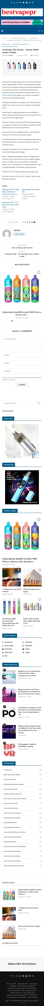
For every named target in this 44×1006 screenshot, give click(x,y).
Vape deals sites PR (23, 822)
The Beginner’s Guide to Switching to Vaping (27, 745)
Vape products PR (16, 993)
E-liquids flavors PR (14, 990)
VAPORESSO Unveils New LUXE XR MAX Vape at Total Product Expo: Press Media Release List (29, 711)
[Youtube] (23, 2)
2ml (11, 135)
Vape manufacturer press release (23, 832)
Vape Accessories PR (23, 803)
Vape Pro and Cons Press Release (23, 846)
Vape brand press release (23, 813)
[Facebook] (11, 2)
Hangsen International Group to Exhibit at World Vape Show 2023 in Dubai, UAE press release (29, 729)
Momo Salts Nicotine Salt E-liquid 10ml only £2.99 (31, 621)
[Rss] (32, 2)
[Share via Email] (34, 222)
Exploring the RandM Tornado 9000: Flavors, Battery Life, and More (19, 560)
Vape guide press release (23, 827)
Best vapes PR (11, 984)
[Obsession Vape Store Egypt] (32, 577)
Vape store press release (23, 856)
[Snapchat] (29, 2)
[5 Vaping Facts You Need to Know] (11, 577)
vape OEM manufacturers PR (17, 988)
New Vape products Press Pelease (23, 798)
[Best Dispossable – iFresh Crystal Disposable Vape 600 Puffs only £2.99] (11, 606)
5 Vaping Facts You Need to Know (11, 590)
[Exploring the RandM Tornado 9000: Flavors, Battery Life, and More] (22, 289)
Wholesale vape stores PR (26, 986)
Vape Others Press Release (23, 837)
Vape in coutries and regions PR (17, 995)
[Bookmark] (42, 31)
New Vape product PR (29, 990)
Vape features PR (28, 993)
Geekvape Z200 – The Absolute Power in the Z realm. (10, 205)
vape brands (33, 984)
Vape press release (23, 842)
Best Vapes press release (23, 775)
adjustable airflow (29, 149)
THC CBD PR (33, 995)
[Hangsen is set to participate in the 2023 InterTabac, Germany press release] (9, 677)
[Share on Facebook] (27, 222)
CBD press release (23, 779)
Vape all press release (18, 38)
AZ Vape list (34, 38)
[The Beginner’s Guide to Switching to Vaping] (9, 750)
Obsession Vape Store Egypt (31, 590)
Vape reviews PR (32, 997)
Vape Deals (13, 986)
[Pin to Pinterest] (32, 222)
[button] (4, 295)
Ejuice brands (32, 988)
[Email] (26, 2)
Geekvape (5, 82)
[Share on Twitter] (29, 222)
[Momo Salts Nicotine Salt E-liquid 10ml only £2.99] (32, 606)
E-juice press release (23, 789)
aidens (11, 55)
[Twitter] (14, 3)
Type (7, 159)
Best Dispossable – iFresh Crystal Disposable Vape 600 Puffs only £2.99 (10, 622)
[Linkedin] (20, 2)
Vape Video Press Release (23, 861)
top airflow (12, 95)
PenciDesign (22, 1003)
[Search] (39, 31)
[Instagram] (17, 2)
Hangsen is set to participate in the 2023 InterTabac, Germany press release (29, 673)
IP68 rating (27, 122)
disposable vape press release (23, 784)
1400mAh (27, 84)
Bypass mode (6, 164)
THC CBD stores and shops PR (16, 997)
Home (4, 38)
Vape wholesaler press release (23, 866)
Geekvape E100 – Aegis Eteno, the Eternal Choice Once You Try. (10, 192)
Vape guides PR (22, 984)
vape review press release (23, 851)
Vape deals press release (23, 818)
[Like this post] (25, 222)
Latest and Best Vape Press (23, 794)
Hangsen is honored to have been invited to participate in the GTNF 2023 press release (29, 691)
